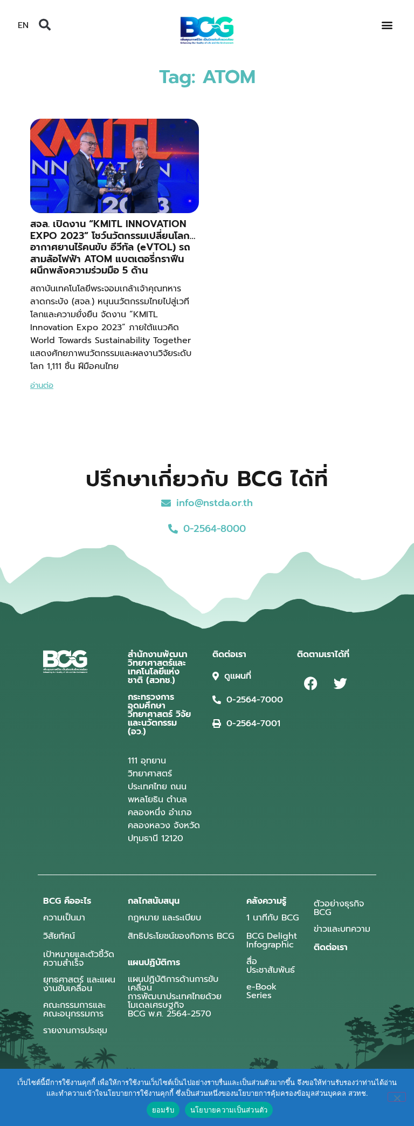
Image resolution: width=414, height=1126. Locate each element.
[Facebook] (310, 683)
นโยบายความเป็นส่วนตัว (229, 1109)
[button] (45, 25)
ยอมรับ (163, 1109)
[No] (397, 1097)
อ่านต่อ (41, 385)
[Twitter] (340, 683)
